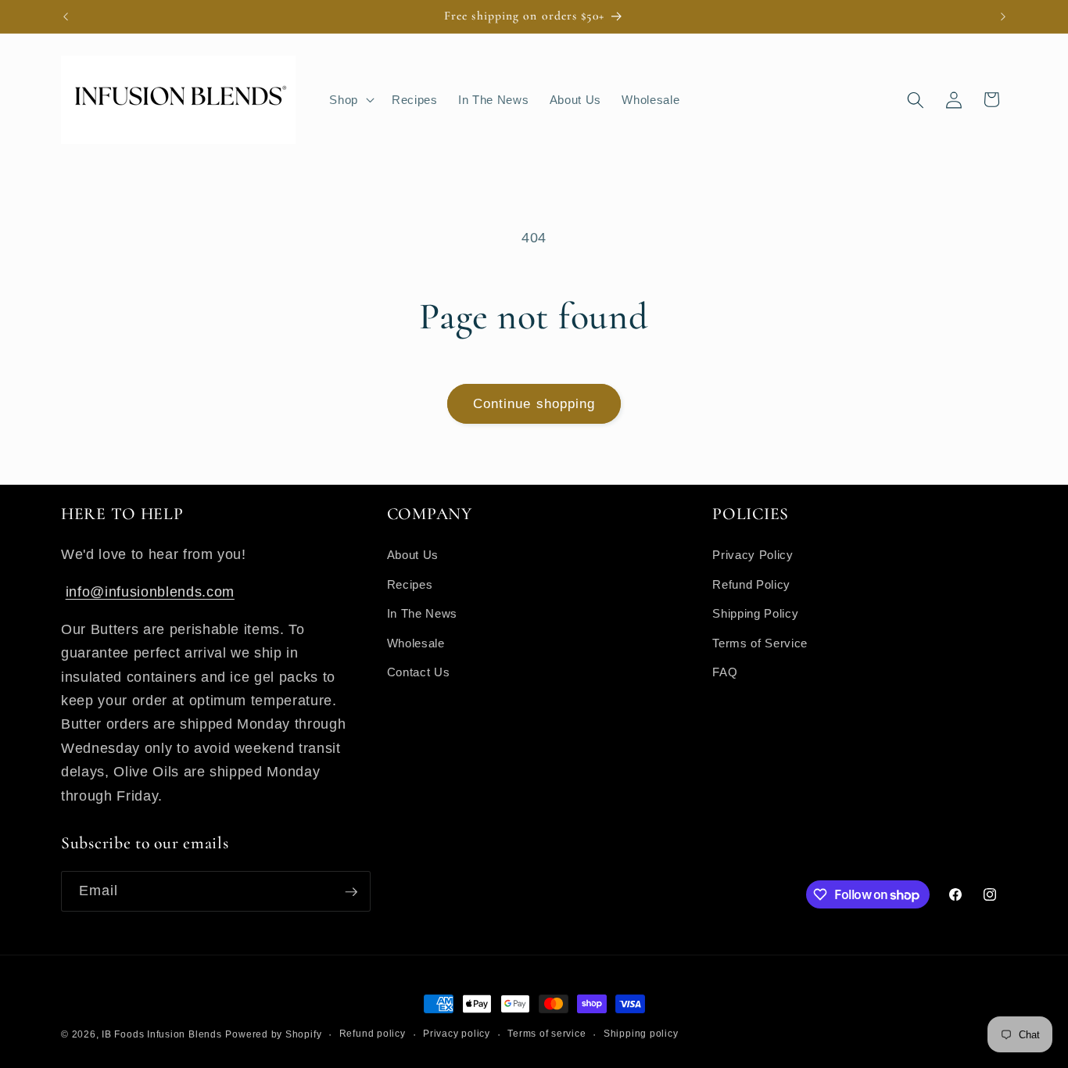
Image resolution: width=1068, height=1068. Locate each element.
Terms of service (546, 1033)
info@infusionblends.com (150, 591)
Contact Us (418, 672)
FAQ (724, 672)
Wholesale (416, 642)
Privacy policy (456, 1033)
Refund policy (372, 1033)
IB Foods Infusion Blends (161, 1034)
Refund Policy (751, 583)
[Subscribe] (351, 892)
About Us (413, 554)
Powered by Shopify (273, 1034)
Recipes (410, 583)
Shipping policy (641, 1033)
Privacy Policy (752, 554)
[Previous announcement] (65, 16)
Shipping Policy (755, 612)
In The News (422, 612)
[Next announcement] (1003, 16)
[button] (350, 100)
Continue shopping (534, 403)
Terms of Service (760, 642)
